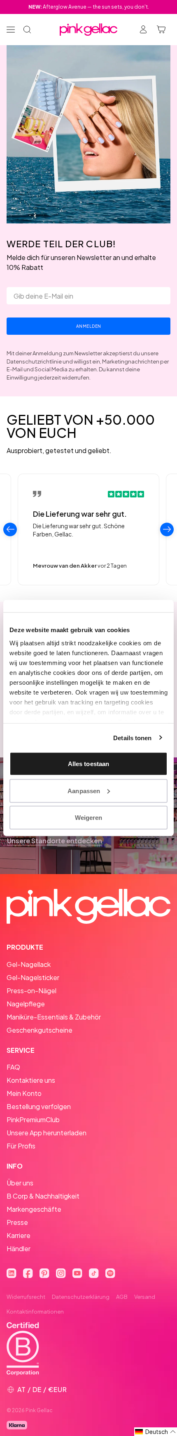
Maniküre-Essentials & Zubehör (54, 1017)
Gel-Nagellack (29, 964)
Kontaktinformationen (35, 1311)
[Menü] (11, 30)
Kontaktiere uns (31, 1080)
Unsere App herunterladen (46, 1132)
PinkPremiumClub (33, 1119)
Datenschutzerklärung (80, 1296)
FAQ (13, 1067)
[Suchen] (27, 30)
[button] (155, 1431)
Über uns (20, 1182)
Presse (17, 1222)
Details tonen (132, 737)
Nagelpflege (26, 1003)
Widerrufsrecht (26, 1296)
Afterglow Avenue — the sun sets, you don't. (88, 7)
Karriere (18, 1235)
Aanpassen (84, 790)
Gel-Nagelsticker (33, 977)
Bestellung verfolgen (39, 1106)
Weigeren (88, 817)
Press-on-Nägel (31, 990)
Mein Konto (24, 1093)
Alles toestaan (88, 763)
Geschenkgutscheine (39, 1030)
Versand (144, 1296)
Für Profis (21, 1145)
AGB (122, 1296)
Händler (18, 1248)
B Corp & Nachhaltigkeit (43, 1196)
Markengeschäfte (34, 1209)
